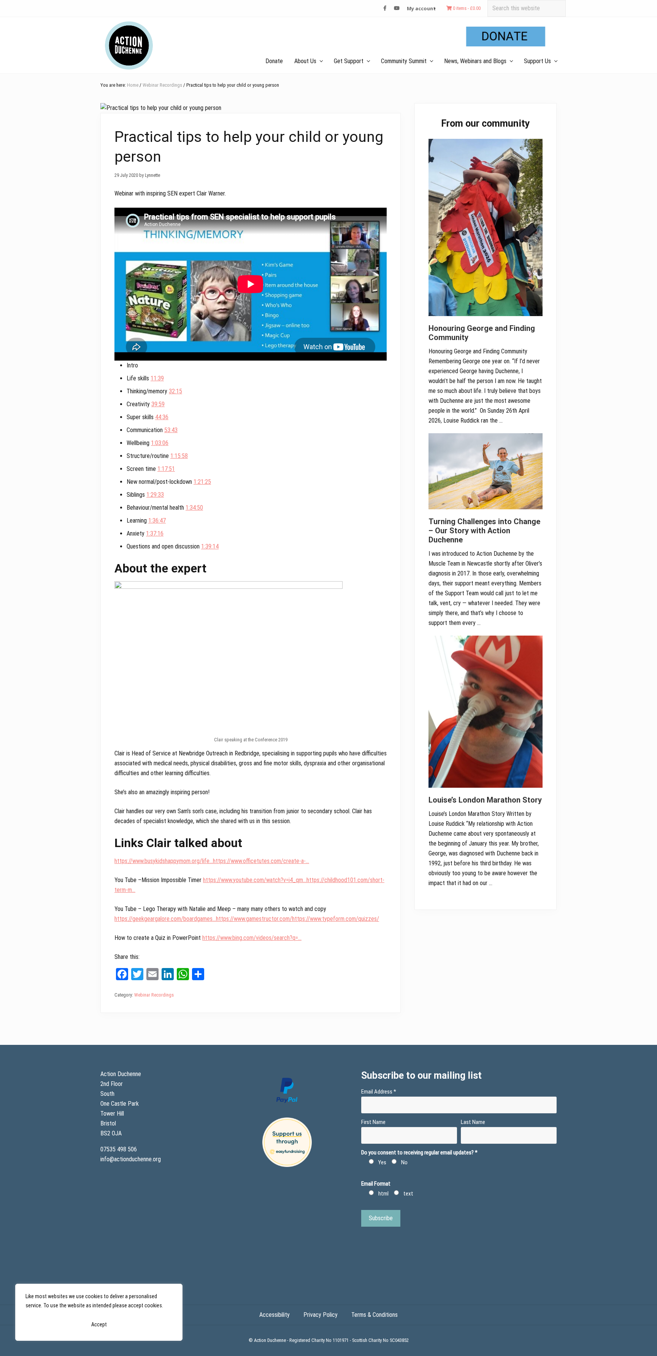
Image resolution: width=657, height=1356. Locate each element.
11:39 (157, 378)
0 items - (466, 8)
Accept (99, 1324)
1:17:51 (166, 468)
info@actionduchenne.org (131, 1159)
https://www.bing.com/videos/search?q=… (252, 937)
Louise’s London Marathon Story (485, 799)
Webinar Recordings (154, 995)
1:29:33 (155, 494)
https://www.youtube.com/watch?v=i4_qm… (254, 880)
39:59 (158, 404)
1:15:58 (179, 455)
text (408, 1193)
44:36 (161, 417)
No (404, 1162)
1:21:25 (202, 481)
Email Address (378, 1091)
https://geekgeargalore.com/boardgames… (165, 918)
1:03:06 (159, 443)
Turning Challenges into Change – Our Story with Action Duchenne (484, 530)
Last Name (473, 1122)
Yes (382, 1162)
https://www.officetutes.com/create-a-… (261, 861)
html (383, 1193)
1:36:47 (157, 520)
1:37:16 (154, 533)
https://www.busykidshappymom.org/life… (163, 861)
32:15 (175, 391)
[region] (98, 1312)
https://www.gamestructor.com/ (254, 918)
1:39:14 (210, 546)
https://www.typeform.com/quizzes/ (335, 918)
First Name (373, 1122)
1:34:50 (194, 507)
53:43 (171, 430)
